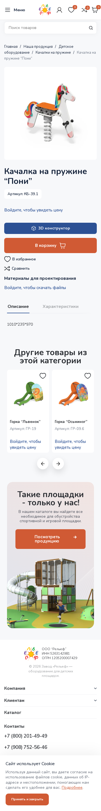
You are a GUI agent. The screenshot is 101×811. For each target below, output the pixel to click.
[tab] (18, 306)
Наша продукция (39, 46)
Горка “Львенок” (25, 421)
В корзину (45, 245)
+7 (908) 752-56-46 (25, 747)
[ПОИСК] (91, 28)
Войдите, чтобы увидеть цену (33, 210)
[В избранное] (43, 376)
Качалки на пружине (54, 52)
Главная (11, 46)
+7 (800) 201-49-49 (25, 736)
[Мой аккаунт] (59, 9)
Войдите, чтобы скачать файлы (35, 287)
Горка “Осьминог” (71, 421)
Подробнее (72, 787)
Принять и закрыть (27, 799)
